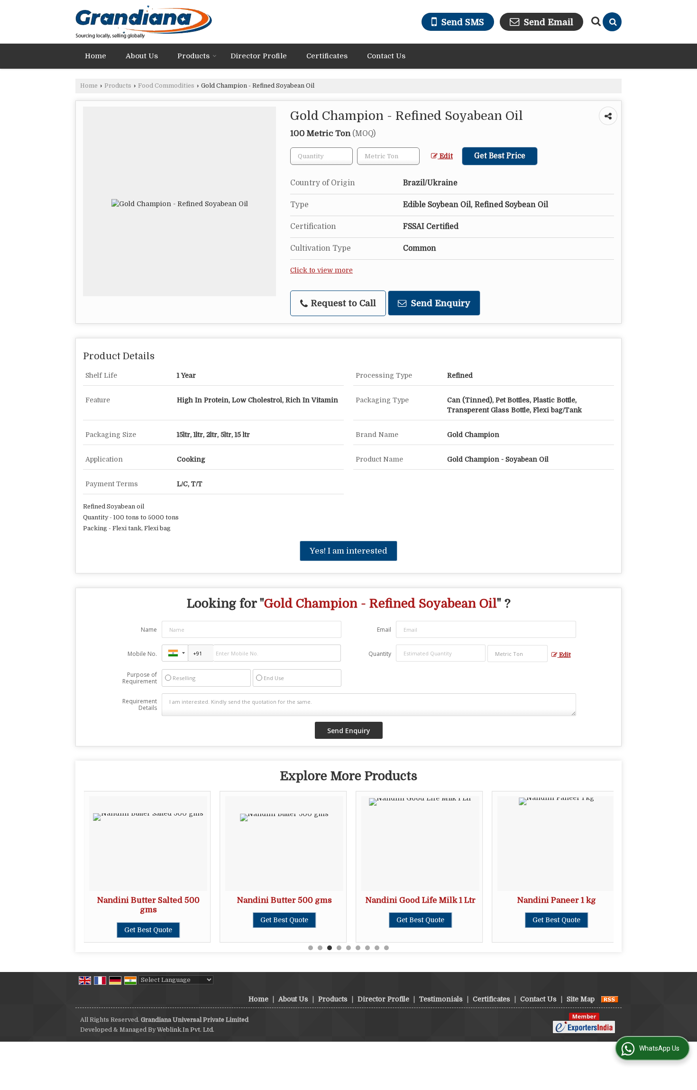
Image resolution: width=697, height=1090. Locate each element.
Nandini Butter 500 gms (284, 900)
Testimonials (441, 999)
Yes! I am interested (348, 550)
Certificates (327, 56)
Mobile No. (142, 654)
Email (384, 630)
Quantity (379, 654)
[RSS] (609, 999)
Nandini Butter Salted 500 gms (148, 905)
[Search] (612, 21)
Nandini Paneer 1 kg (556, 900)
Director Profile (258, 56)
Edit (445, 156)
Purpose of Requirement (139, 678)
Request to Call (342, 303)
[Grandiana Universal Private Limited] (143, 22)
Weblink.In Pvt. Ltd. (185, 1029)
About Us (142, 56)
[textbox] (388, 156)
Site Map (581, 999)
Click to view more (321, 270)
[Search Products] (595, 21)
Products (193, 56)
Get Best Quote (148, 930)
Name (149, 630)
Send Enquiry (439, 303)
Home (95, 56)
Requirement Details (139, 704)
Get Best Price (499, 156)
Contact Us (386, 56)
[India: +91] (175, 653)
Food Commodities (166, 85)
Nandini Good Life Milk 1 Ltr (421, 900)
